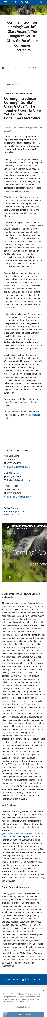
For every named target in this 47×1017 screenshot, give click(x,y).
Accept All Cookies (23, 1014)
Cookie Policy (22, 1002)
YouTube (16, 514)
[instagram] (23, 979)
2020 (6, 71)
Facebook (21, 511)
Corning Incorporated (14, 159)
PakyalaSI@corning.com (18, 467)
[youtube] (34, 979)
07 (12, 71)
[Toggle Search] (41, 2)
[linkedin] (39, 979)
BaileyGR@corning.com (18, 480)
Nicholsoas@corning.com (19, 497)
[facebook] (18, 979)
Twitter (7, 514)
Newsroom (21, 68)
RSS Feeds (9, 511)
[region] (23, 1002)
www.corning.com (19, 893)
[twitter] (28, 979)
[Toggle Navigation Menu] (5, 2)
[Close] (43, 990)
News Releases (34, 68)
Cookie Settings (23, 1007)
